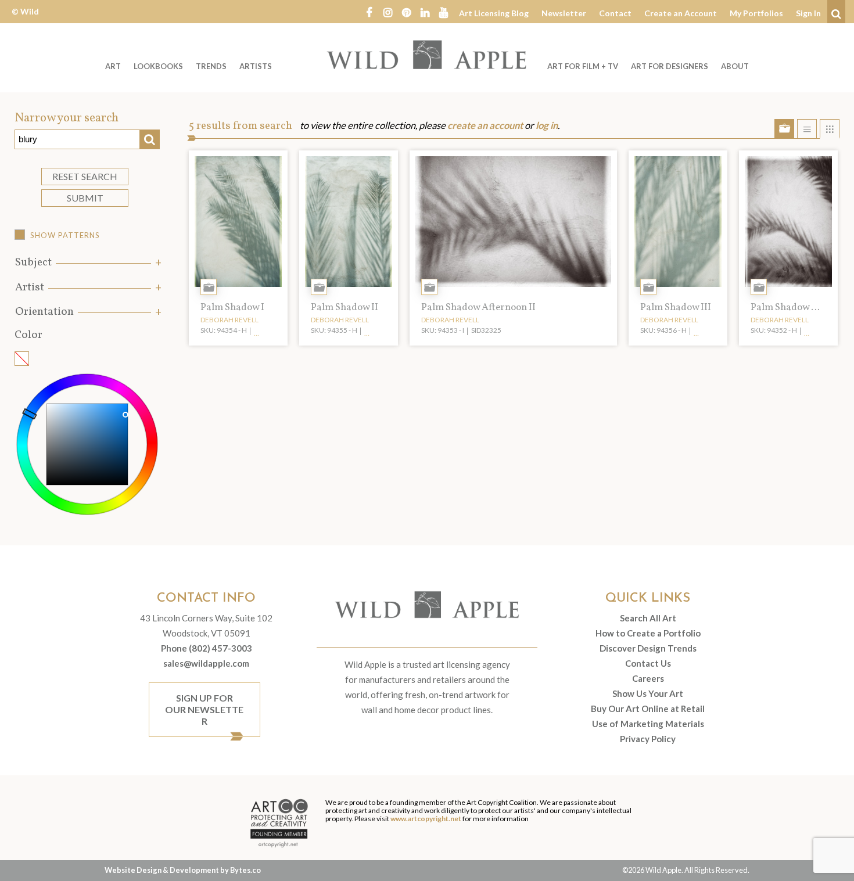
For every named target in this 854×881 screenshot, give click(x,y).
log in (547, 125)
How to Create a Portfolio (648, 633)
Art (113, 66)
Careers (648, 678)
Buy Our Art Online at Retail (648, 708)
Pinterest (406, 12)
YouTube (443, 12)
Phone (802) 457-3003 (206, 648)
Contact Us (648, 663)
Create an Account (680, 13)
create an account (485, 125)
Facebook (369, 12)
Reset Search (84, 176)
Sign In (808, 13)
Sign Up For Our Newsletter (204, 709)
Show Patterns (65, 235)
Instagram (387, 12)
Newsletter (563, 13)
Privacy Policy (648, 738)
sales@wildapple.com (206, 663)
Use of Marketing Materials (648, 723)
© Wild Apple (25, 20)
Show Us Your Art (647, 693)
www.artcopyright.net (425, 818)
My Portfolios (756, 13)
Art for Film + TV (582, 66)
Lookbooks (158, 66)
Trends (211, 66)
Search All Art (648, 618)
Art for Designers (669, 66)
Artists (255, 66)
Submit (85, 197)
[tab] (87, 263)
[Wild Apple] (427, 54)
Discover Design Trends (648, 648)
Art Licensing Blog (494, 13)
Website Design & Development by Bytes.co (183, 870)
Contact (615, 13)
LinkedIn (424, 12)
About (735, 66)
